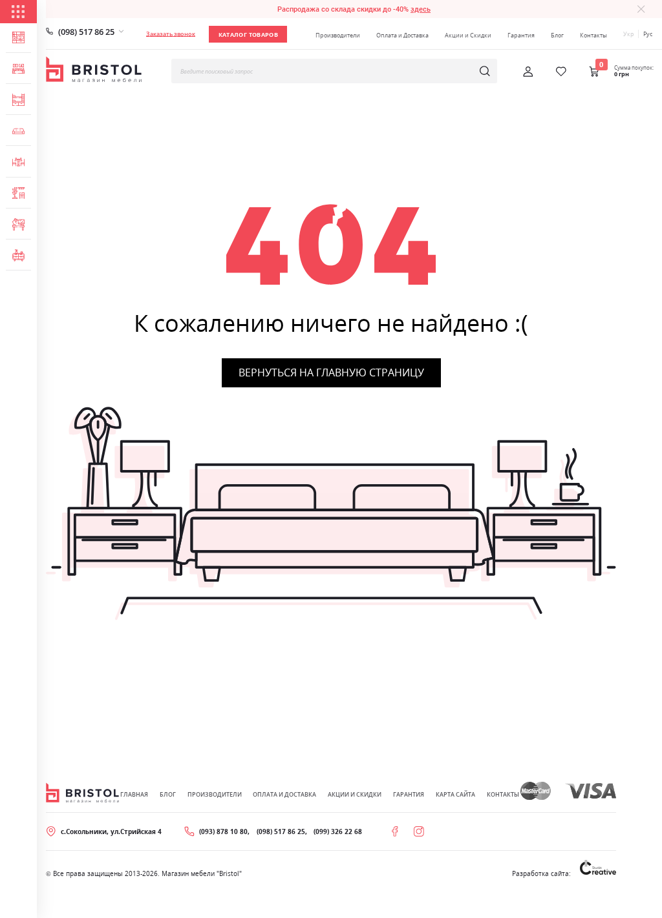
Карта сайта (455, 794)
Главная (134, 794)
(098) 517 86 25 (86, 31)
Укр (628, 34)
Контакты (593, 35)
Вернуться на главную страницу (331, 372)
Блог (557, 35)
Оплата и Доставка (402, 35)
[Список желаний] (561, 71)
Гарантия (521, 35)
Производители (337, 35)
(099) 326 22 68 (338, 831)
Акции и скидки (354, 794)
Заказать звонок (170, 34)
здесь (421, 9)
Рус (647, 34)
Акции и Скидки (468, 35)
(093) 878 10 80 (223, 831)
